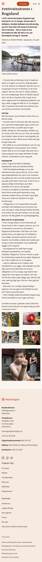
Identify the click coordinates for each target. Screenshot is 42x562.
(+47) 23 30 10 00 (8, 436)
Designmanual (7, 491)
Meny (35, 4)
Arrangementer (7, 477)
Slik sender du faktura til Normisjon (23, 445)
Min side (5, 522)
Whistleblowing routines (9, 553)
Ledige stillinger (7, 508)
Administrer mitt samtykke (10, 557)
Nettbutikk (5, 487)
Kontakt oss (6, 503)
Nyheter (4, 473)
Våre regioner (7, 513)
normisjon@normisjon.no (12, 431)
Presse (4, 517)
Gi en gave (23, 4)
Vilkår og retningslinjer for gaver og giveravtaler (17, 542)
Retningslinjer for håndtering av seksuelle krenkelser (18, 546)
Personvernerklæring (8, 550)
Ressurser (5, 482)
